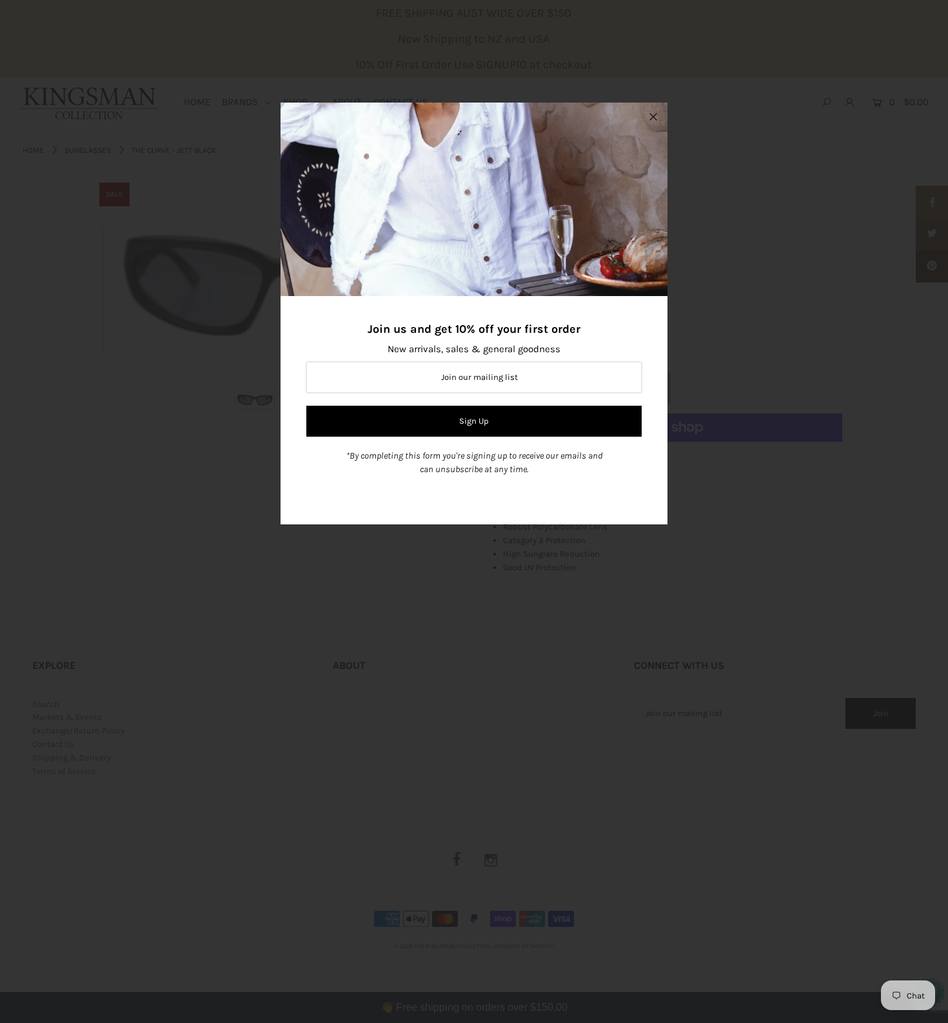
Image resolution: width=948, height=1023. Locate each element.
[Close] (653, 117)
